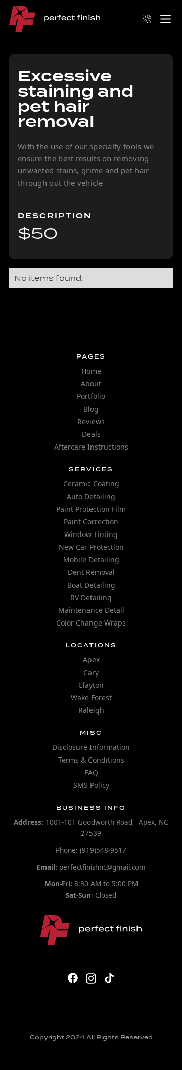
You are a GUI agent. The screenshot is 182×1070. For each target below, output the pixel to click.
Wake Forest (91, 697)
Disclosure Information (91, 747)
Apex (91, 659)
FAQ (91, 772)
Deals (91, 434)
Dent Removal (91, 572)
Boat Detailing (91, 585)
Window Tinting (91, 534)
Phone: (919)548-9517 (91, 850)
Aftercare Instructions (91, 447)
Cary (91, 672)
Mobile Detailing (91, 559)
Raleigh (91, 710)
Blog (91, 409)
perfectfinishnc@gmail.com (91, 867)
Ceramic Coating (91, 483)
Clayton (91, 685)
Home (91, 371)
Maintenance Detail (91, 610)
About (91, 383)
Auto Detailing (91, 496)
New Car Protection (91, 547)
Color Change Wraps (91, 623)
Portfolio (91, 396)
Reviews (91, 421)
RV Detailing (91, 597)
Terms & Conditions (91, 760)
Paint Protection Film (91, 509)
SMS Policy (91, 785)
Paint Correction (91, 521)
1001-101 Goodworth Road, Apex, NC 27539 (91, 828)
